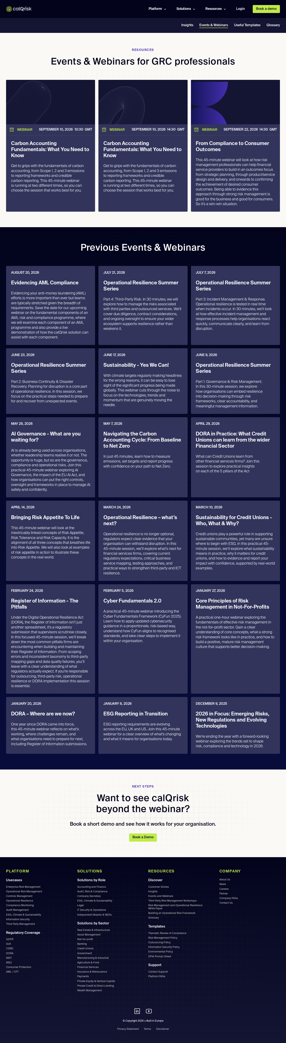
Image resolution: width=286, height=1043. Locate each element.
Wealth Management (89, 990)
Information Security (18, 919)
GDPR (9, 939)
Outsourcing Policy (159, 942)
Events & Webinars (213, 25)
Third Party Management (20, 924)
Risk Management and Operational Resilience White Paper (175, 907)
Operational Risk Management (24, 891)
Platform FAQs (156, 976)
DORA (9, 953)
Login (240, 9)
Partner (223, 893)
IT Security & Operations (91, 910)
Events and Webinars (160, 896)
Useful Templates (247, 25)
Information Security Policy (164, 947)
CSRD (9, 948)
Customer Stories (158, 887)
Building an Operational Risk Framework (171, 913)
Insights (187, 25)
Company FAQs (228, 898)
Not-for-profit (85, 939)
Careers (224, 889)
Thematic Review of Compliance (167, 933)
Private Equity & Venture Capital (96, 981)
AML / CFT (12, 971)
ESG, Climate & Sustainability (23, 914)
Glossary (273, 25)
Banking (82, 944)
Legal (80, 905)
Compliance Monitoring (20, 905)
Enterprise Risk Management (23, 887)
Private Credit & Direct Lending (95, 986)
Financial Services (88, 967)
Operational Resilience (19, 900)
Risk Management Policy (162, 938)
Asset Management (88, 934)
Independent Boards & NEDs (94, 914)
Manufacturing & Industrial (93, 958)
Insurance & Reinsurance (92, 971)
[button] (158, 9)
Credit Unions (85, 948)
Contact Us (226, 903)
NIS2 (9, 962)
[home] (21, 9)
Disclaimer (162, 1029)
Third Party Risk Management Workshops (172, 900)
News (222, 884)
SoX (8, 944)
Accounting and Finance (91, 887)
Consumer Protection (18, 967)
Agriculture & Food (88, 962)
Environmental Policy (160, 951)
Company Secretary (89, 896)
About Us (224, 879)
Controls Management (19, 896)
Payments (83, 976)
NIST (9, 958)
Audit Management (17, 910)
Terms (147, 1029)
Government (84, 953)
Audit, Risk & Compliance (92, 891)
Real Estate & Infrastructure (93, 930)
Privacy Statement (128, 1029)
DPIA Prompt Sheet (159, 956)
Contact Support (158, 971)
